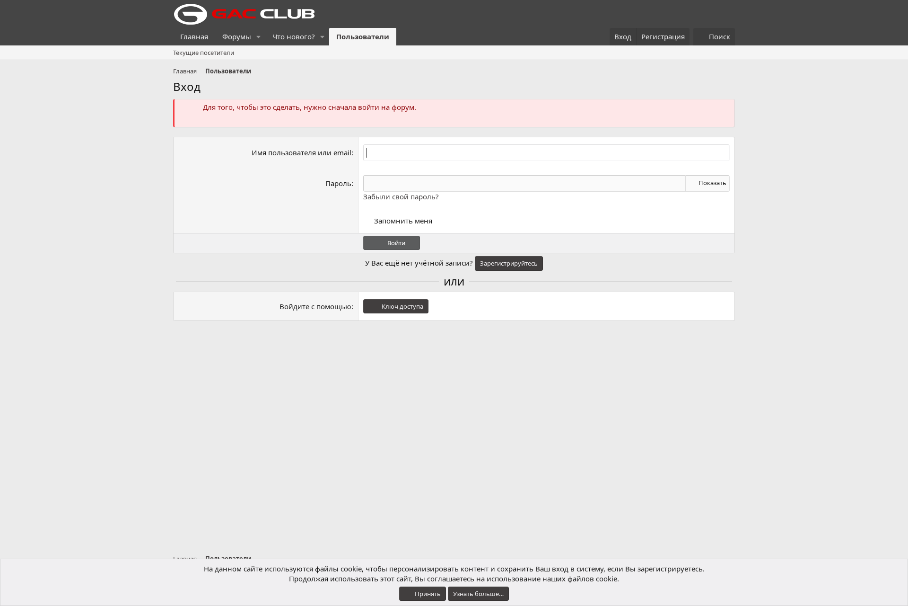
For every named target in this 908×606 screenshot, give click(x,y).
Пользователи (362, 36)
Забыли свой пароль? (401, 196)
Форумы (236, 36)
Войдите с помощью (315, 306)
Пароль (338, 183)
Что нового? (293, 36)
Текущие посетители (203, 52)
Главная (194, 36)
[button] (258, 36)
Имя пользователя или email (301, 152)
